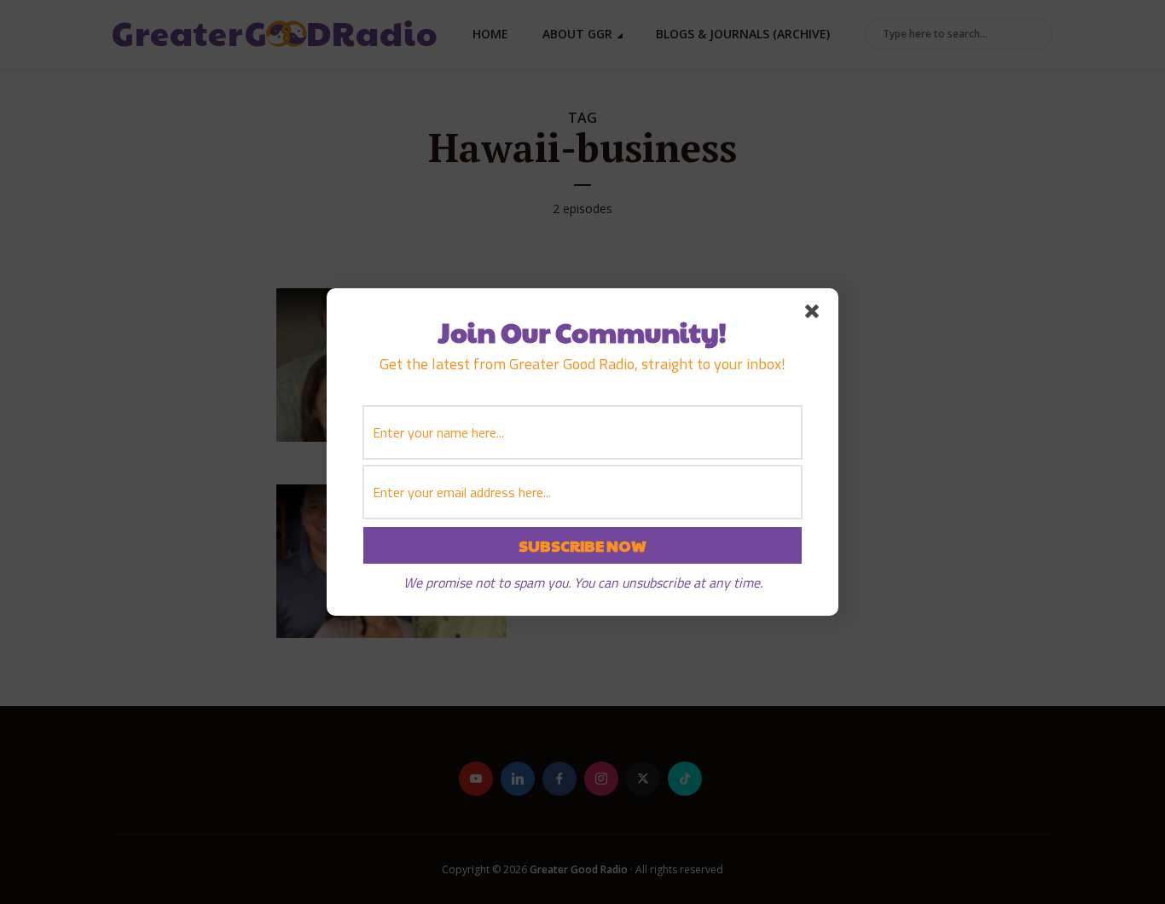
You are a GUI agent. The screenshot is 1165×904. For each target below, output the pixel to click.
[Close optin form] (815, 314)
